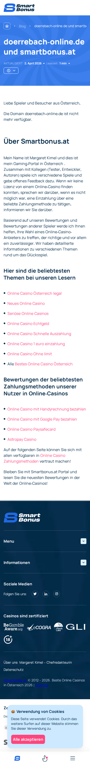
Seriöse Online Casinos (27, 313)
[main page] (17, 758)
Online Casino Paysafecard (31, 429)
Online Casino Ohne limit (29, 353)
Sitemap (41, 685)
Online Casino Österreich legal (34, 293)
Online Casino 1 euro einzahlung (36, 343)
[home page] (19, 7)
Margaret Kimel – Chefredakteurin (45, 662)
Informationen (17, 562)
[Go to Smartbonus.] (7, 26)
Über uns (11, 662)
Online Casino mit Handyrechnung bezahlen (46, 409)
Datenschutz (14, 669)
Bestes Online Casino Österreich (44, 364)
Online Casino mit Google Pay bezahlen (42, 419)
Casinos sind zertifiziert (26, 615)
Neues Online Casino (26, 303)
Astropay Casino (21, 439)
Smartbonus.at (15, 680)
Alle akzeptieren (28, 739)
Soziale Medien (18, 584)
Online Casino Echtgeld (28, 323)
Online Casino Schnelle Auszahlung (39, 333)
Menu (9, 541)
